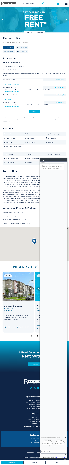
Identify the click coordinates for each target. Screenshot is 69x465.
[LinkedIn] (38, 388)
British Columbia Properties (34, 402)
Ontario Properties (34, 406)
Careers (34, 423)
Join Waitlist (59, 102)
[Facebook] (31, 388)
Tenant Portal (34, 440)
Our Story (34, 417)
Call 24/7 (57, 462)
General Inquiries (34, 438)
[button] (34, 241)
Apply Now (34, 111)
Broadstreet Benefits (34, 419)
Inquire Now (34, 462)
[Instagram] (35, 388)
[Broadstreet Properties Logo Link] (8, 3)
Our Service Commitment (34, 421)
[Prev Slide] (6, 289)
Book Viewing (59, 79)
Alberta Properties (34, 400)
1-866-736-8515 (34, 443)
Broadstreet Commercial (34, 427)
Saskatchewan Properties (34, 408)
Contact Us (34, 364)
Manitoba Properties (34, 404)
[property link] (18, 306)
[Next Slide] (30, 289)
